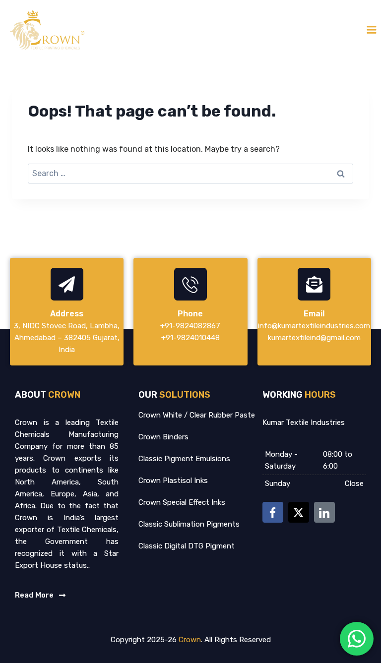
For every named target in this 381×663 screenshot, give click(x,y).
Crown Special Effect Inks (181, 502)
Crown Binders (163, 436)
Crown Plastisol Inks (173, 480)
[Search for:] (190, 173)
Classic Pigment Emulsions (184, 458)
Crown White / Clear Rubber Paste (196, 415)
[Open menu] (371, 29)
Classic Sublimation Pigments (189, 524)
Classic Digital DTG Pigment (186, 546)
